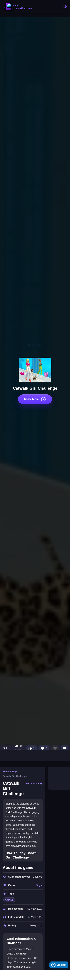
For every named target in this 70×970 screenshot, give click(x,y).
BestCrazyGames (18, 6)
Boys (15, 771)
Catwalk (9, 900)
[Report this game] (64, 748)
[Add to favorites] (55, 748)
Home (6, 771)
